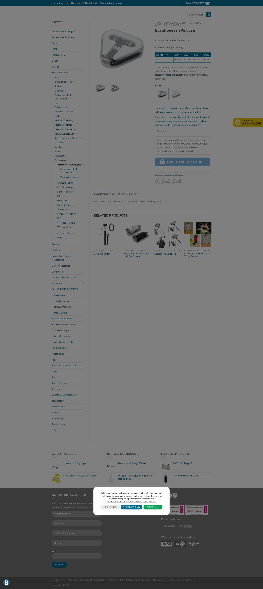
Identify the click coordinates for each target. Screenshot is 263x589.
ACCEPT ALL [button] (153, 507)
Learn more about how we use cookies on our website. (131, 501)
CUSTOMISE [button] (110, 507)
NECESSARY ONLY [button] (131, 507)
